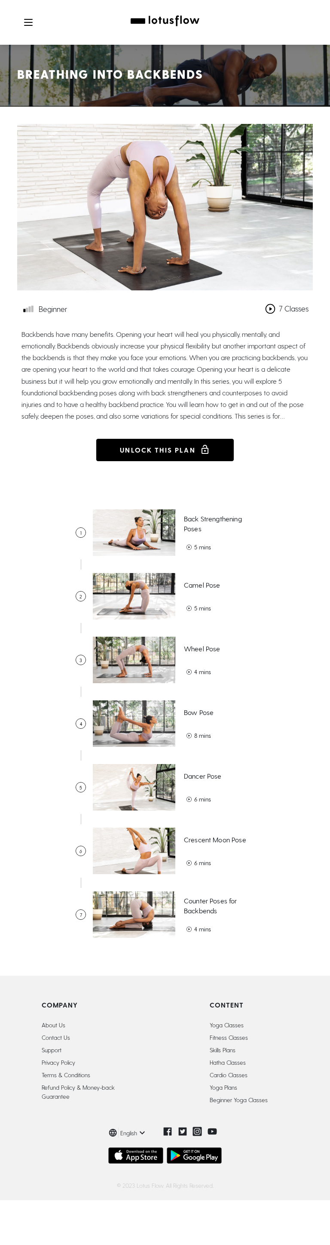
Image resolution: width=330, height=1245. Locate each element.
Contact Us (56, 1037)
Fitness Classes (229, 1037)
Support (51, 1050)
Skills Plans (222, 1050)
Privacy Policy (58, 1062)
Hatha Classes (228, 1062)
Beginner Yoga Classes (239, 1099)
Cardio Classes (229, 1075)
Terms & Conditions (66, 1075)
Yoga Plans (223, 1087)
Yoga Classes (227, 1025)
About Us (53, 1025)
